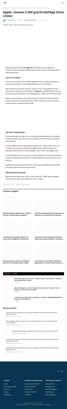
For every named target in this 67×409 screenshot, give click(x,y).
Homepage (5, 8)
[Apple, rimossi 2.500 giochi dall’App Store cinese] (33, 44)
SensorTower (26, 184)
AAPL (42, 68)
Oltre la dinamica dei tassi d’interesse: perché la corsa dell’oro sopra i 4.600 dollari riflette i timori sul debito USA (16, 262)
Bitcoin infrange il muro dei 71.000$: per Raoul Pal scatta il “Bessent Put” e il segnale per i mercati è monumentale (37, 289)
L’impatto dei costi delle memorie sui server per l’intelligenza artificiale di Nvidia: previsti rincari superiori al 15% (16, 238)
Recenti (15, 273)
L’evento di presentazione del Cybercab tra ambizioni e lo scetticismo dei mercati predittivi (49, 214)
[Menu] (5, 3)
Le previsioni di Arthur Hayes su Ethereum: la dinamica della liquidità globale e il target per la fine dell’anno (38, 298)
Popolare (7, 273)
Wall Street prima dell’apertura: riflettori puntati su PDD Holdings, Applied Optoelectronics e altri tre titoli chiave (17, 214)
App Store (6, 184)
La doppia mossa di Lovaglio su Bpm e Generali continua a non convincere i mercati (34, 331)
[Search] (62, 3)
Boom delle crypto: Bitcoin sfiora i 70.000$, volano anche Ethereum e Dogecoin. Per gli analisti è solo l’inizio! (38, 279)
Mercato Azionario (20, 8)
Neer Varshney (11, 20)
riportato (41, 84)
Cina (13, 184)
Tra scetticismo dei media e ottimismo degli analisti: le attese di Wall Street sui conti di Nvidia (48, 262)
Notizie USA (12, 8)
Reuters (18, 184)
